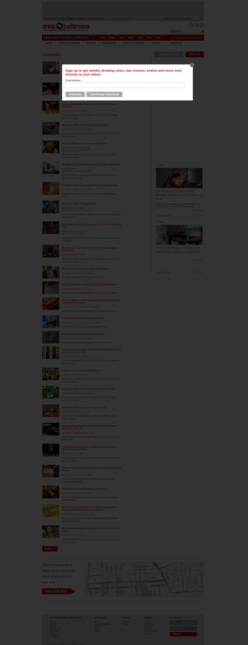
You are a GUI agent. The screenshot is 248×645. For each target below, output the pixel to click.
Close (192, 65)
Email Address (73, 80)
